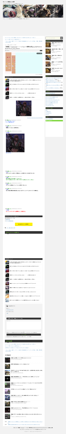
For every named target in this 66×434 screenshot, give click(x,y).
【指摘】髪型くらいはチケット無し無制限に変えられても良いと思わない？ (25, 395)
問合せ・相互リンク (26, 18)
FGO (46, 110)
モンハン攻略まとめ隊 (9, 1)
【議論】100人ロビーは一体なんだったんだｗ (53, 82)
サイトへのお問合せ (49, 118)
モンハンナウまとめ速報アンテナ (52, 97)
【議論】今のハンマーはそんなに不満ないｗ (53, 85)
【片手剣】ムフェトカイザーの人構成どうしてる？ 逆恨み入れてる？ (23, 389)
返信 (7, 313)
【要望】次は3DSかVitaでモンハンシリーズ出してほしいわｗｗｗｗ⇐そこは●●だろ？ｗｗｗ (24, 424)
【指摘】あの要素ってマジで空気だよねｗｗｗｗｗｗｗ (21, 357)
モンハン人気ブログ (49, 104)
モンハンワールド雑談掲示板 (18, 18)
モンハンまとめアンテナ (50, 98)
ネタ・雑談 (8, 227)
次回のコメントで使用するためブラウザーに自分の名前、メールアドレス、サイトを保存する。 (22, 332)
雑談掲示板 (8, 219)
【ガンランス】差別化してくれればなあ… (52, 87)
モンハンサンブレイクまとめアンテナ (53, 99)
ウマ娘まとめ (48, 111)
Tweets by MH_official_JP (50, 93)
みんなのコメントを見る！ (23, 224)
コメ (41, 50)
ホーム (4, 18)
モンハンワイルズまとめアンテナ (52, 101)
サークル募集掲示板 (9, 18)
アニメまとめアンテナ (50, 105)
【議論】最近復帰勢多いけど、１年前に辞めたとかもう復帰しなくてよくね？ (25, 376)
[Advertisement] (33, 27)
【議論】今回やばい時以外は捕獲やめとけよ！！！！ (20, 401)
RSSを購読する (49, 120)
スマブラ (47, 114)
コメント (8, 320)
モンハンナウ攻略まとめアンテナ (52, 102)
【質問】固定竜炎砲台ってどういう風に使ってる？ (20, 364)
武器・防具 (13, 227)
